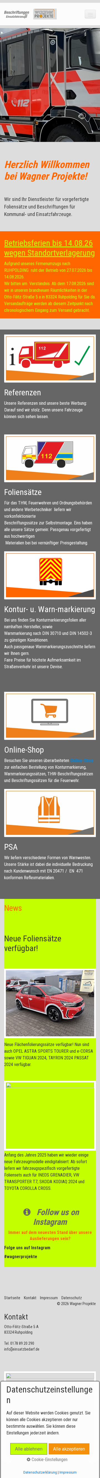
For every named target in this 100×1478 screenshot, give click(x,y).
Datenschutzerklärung (40, 1472)
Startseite (12, 1298)
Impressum (49, 1298)
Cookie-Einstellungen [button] (49, 1459)
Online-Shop (81, 760)
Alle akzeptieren (69, 1449)
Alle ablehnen (28, 1449)
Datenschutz (71, 1298)
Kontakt (30, 1298)
